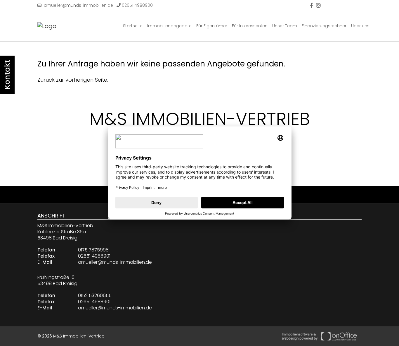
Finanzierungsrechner (324, 26)
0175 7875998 (93, 249)
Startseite (133, 26)
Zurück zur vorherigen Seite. (72, 79)
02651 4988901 (94, 256)
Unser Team (284, 26)
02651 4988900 (137, 5)
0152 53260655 (95, 295)
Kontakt (7, 74)
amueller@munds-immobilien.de (77, 5)
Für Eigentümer (211, 26)
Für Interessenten (250, 26)
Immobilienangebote (169, 26)
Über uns (360, 26)
